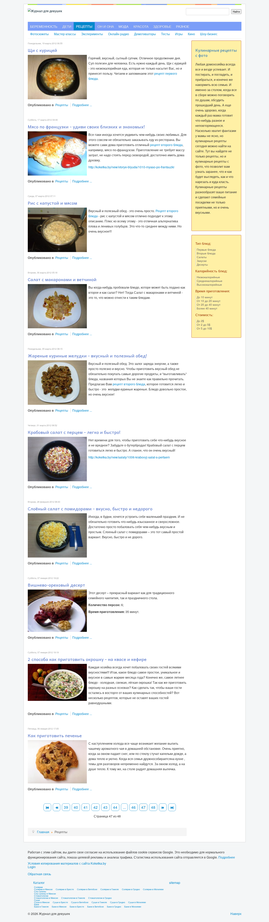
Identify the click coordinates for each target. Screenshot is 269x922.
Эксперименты (92, 34)
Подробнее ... (82, 105)
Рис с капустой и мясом (52, 202)
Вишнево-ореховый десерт (56, 584)
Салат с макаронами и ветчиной (62, 279)
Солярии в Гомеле (109, 889)
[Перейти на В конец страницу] (172, 807)
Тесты (165, 34)
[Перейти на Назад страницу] (56, 807)
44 (115, 807)
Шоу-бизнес (208, 34)
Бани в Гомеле (41, 906)
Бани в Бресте (77, 906)
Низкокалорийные (208, 277)
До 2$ (200, 321)
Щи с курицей (42, 50)
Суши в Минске (42, 902)
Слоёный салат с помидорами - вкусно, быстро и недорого (90, 508)
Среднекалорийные (209, 281)
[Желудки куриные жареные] (57, 382)
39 (66, 807)
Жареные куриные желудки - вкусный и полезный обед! (87, 355)
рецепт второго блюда (166, 145)
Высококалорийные (209, 284)
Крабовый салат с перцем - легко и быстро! (74, 432)
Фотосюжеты (39, 34)
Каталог (39, 882)
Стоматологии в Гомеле (73, 897)
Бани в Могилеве (132, 906)
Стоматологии (41, 895)
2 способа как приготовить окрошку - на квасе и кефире (87, 659)
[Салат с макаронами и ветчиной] (57, 306)
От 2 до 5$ (203, 325)
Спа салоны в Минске (45, 893)
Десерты (202, 264)
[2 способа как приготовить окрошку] (57, 682)
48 (153, 807)
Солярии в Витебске (87, 889)
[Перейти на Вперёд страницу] (163, 807)
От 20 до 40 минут (208, 304)
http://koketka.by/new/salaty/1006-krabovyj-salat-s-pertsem (129, 457)
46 (133, 807)
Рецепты (84, 26)
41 (85, 807)
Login (32, 867)
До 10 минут (204, 297)
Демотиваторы (145, 34)
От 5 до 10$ (204, 328)
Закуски (202, 261)
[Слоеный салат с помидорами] (57, 535)
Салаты (202, 257)
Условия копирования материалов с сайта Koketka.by (67, 863)
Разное (182, 26)
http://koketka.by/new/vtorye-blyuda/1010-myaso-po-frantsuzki (131, 167)
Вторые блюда (206, 253)
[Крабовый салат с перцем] (57, 458)
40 (76, 807)
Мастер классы (65, 34)
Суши (37, 900)
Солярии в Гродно (131, 889)
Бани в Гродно (114, 906)
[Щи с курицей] (57, 76)
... (124, 807)
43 (105, 807)
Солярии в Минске (43, 889)
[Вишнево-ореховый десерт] (57, 610)
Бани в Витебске (95, 906)
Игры (179, 34)
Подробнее (226, 857)
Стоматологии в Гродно (100, 897)
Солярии (38, 887)
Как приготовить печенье (55, 735)
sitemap (174, 882)
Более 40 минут (207, 308)
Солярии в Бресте (65, 889)
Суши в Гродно (117, 902)
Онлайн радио (118, 34)
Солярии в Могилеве (153, 889)
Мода (123, 26)
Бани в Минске (59, 906)
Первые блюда (206, 249)
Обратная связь (39, 874)
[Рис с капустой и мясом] (57, 229)
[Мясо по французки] (57, 153)
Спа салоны (40, 891)
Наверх (235, 913)
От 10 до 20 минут (208, 301)
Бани (36, 904)
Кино (191, 34)
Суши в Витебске (79, 902)
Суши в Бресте (60, 902)
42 (95, 807)
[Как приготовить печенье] (57, 761)
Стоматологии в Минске (46, 897)
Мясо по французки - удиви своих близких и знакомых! (86, 126)
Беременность (43, 26)
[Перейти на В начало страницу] (47, 807)
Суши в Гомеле (99, 902)
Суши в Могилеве (137, 902)
